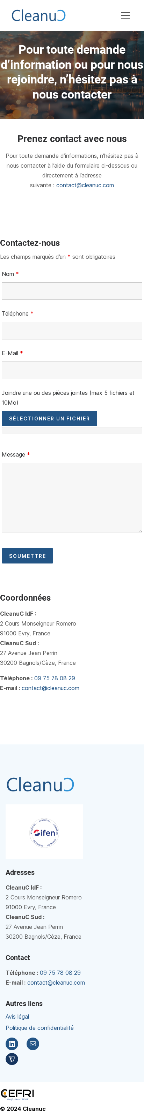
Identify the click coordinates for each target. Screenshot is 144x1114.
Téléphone (18, 313)
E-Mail (12, 353)
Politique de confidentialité (40, 1027)
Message (16, 454)
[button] (125, 15)
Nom (10, 273)
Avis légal (17, 1016)
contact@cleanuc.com (85, 185)
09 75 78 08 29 (54, 678)
